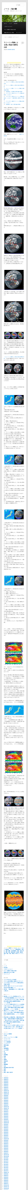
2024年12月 (6, 1106)
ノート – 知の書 (10, 8)
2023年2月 (6, 1135)
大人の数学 (6, 1050)
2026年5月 (6, 1082)
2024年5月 (6, 1114)
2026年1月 (6, 1089)
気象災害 (6, 1061)
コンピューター (7, 1038)
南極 (9, 950)
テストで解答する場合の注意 (10, 29)
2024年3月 (6, 1118)
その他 (5, 1035)
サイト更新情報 (7, 1042)
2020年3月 (6, 1180)
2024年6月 (6, 1113)
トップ (10, 23)
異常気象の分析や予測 (9, 1067)
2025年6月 (6, 1100)
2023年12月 (6, 1121)
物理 (5, 1062)
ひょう (19, 948)
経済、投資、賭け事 (8, 1072)
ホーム (5, 23)
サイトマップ (19, 32)
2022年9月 (6, 1140)
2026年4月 (6, 1084)
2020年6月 (6, 1177)
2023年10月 (6, 1122)
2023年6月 (6, 1129)
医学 (5, 1046)
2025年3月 (6, 1103)
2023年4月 (6, 1132)
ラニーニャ (12, 949)
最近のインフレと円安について (10, 1010)
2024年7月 (6, 1111)
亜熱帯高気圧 (18, 949)
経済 (5, 1070)
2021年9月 (6, 1158)
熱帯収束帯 (13, 952)
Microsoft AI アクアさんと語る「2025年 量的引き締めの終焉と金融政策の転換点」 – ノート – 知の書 (14, 1001)
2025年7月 (6, 1098)
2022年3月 (6, 1150)
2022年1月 (6, 1153)
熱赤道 (17, 952)
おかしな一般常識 (8, 1034)
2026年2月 (6, 1087)
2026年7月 (6, 1079)
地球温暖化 (6, 1048)
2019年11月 (6, 1186)
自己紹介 (15, 23)
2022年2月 (6, 1151)
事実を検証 (6, 1045)
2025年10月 (6, 1094)
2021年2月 (6, 1169)
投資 (5, 1056)
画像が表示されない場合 (9, 32)
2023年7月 (6, 1127)
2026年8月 (6, 1078)
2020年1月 (6, 1183)
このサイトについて (8, 26)
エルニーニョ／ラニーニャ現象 (10, 1037)
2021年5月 (6, 1164)
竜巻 (7, 953)
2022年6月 (6, 1145)
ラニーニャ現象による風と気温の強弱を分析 (11, 44)
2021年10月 (6, 1156)
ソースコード (7, 1043)
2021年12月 (6, 1154)
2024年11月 (6, 1108)
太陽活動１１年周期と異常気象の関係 (14, 91)
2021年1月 (6, 1170)
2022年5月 (6, 1146)
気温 (9, 952)
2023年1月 (6, 1137)
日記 (5, 1058)
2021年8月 (6, 1159)
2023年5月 (6, 1130)
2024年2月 (6, 1119)
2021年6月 (6, 1162)
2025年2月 (6, 1105)
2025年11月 (6, 1092)
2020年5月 (6, 1178)
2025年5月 (6, 1102)
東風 (6, 952)
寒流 (18, 950)
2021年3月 (6, 1167)
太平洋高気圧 (13, 950)
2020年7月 (6, 1175)
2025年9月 (6, 1095)
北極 (6, 950)
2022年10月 (6, 1138)
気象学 (10, 948)
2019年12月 (6, 1185)
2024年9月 (6, 1110)
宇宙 (5, 1053)
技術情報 (6, 1054)
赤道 (10, 953)
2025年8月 (6, 1097)
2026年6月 (6, 1081)
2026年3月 (6, 1086)
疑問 (5, 1069)
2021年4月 (6, 1166)
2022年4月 (6, 1148)
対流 (21, 950)
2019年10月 (6, 1188)
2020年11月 (6, 1172)
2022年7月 (6, 1143)
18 (22, 43)
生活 (5, 1066)
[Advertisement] (14, 57)
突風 (5, 953)
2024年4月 (6, 1116)
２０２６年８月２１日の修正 (10, 979)
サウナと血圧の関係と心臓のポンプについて (13, 981)
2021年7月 (6, 1161)
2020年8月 (6, 1174)
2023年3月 (6, 1134)
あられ (15, 948)
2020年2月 (6, 1182)
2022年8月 (6, 1142)
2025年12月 (6, 1090)
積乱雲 (21, 952)
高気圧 (13, 953)
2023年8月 (6, 1126)
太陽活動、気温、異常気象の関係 (13, 104)
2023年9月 (6, 1124)
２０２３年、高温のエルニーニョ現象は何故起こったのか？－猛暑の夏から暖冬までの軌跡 (14, 98)
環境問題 (6, 1064)
